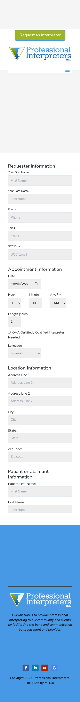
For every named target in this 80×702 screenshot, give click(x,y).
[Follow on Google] (54, 668)
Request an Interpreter (40, 35)
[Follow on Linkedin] (35, 668)
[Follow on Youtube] (44, 668)
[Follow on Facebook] (26, 668)
